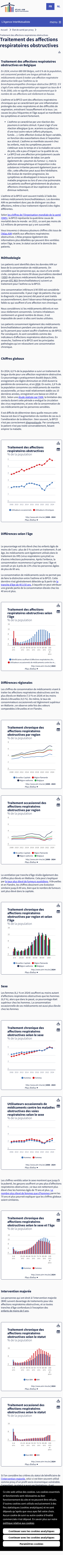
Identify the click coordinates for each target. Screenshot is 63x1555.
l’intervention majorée (13, 1478)
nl (58, 6)
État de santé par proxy (23, 29)
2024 (37, 384)
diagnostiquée (33, 422)
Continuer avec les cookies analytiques (31, 1537)
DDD (4, 277)
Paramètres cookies (31, 1543)
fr (50, 6)
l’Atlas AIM (6, 233)
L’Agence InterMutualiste (16, 21)
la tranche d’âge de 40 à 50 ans (29, 583)
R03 (16, 280)
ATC (11, 280)
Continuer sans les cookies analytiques (31, 1531)
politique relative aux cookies (18, 1523)
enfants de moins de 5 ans (15, 1311)
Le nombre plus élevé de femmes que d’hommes (27, 1192)
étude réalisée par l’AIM (31, 397)
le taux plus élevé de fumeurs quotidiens (26, 881)
